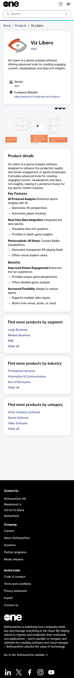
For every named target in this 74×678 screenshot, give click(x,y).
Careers (9, 531)
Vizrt (34, 49)
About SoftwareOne (17, 538)
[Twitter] (18, 672)
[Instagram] (40, 672)
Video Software (17, 423)
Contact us (11, 605)
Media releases (13, 559)
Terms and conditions (17, 584)
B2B (10, 341)
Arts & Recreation (19, 382)
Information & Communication (27, 376)
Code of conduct (14, 577)
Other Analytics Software (24, 412)
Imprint (8, 598)
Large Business (17, 330)
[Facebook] (29, 672)
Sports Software (18, 418)
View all (13, 346)
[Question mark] (61, 4)
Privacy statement (15, 591)
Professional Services (21, 371)
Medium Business (19, 335)
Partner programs (15, 552)
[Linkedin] (7, 672)
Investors (10, 545)
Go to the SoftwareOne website (24, 655)
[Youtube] (50, 672)
